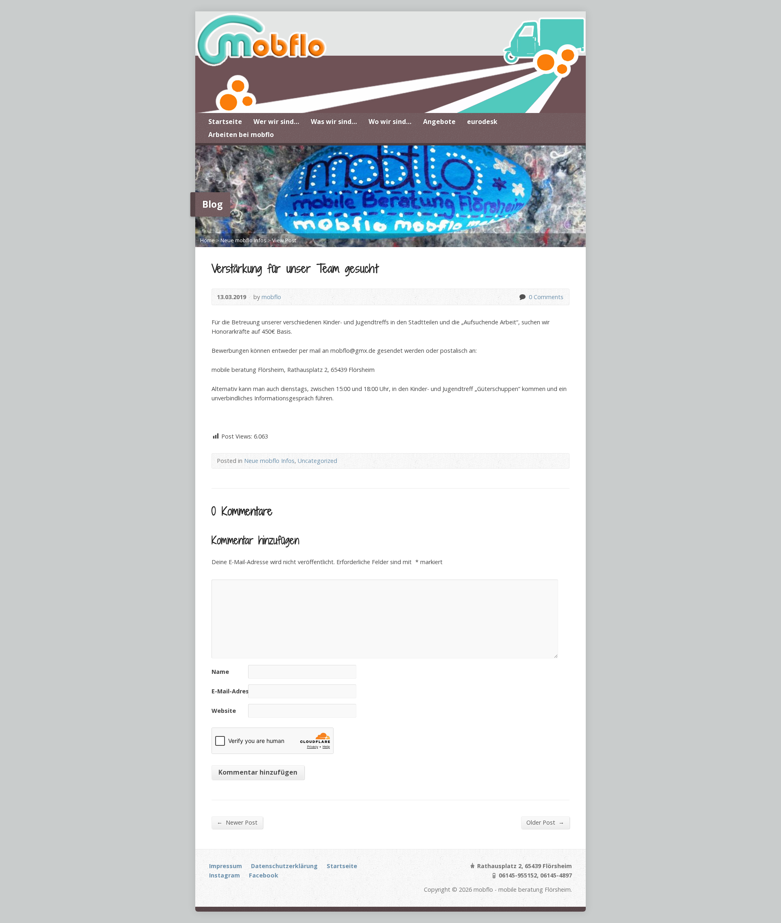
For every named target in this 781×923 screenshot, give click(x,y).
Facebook (263, 875)
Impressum (225, 866)
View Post (284, 240)
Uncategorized (317, 461)
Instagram (224, 875)
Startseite (225, 121)
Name (220, 671)
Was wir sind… (334, 121)
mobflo (271, 297)
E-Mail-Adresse (234, 691)
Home (207, 240)
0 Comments (522, 297)
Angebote (439, 121)
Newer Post (237, 822)
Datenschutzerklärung (284, 866)
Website (224, 711)
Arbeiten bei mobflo (241, 134)
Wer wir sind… (276, 121)
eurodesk (482, 121)
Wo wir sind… (390, 121)
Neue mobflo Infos (243, 240)
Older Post (545, 822)
